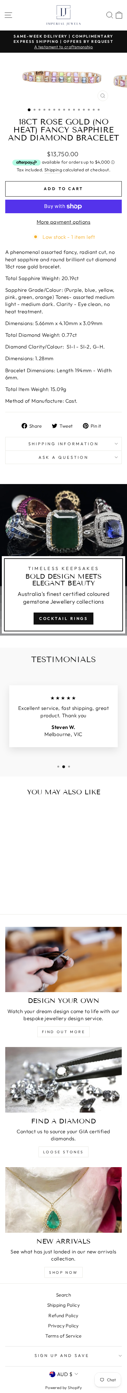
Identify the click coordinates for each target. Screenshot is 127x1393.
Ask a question (63, 457)
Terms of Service (63, 1336)
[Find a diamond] (63, 1080)
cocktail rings (63, 618)
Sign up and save (62, 1355)
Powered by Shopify (63, 1387)
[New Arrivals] (63, 1200)
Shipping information (63, 443)
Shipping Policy (63, 1305)
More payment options (63, 221)
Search (63, 1295)
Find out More (63, 1031)
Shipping (53, 170)
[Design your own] (63, 959)
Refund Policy (63, 1315)
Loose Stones (63, 1152)
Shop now (63, 1272)
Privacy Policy (63, 1326)
